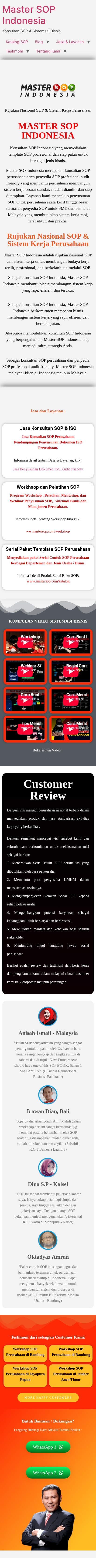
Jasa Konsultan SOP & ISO (48, 428)
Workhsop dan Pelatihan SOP (48, 487)
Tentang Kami (48, 51)
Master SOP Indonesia (28, 15)
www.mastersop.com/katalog (48, 581)
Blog (39, 41)
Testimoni (14, 51)
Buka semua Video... (48, 750)
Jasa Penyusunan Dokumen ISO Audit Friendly (48, 469)
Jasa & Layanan (70, 41)
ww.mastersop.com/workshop (48, 531)
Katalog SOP (17, 41)
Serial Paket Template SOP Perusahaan (48, 549)
